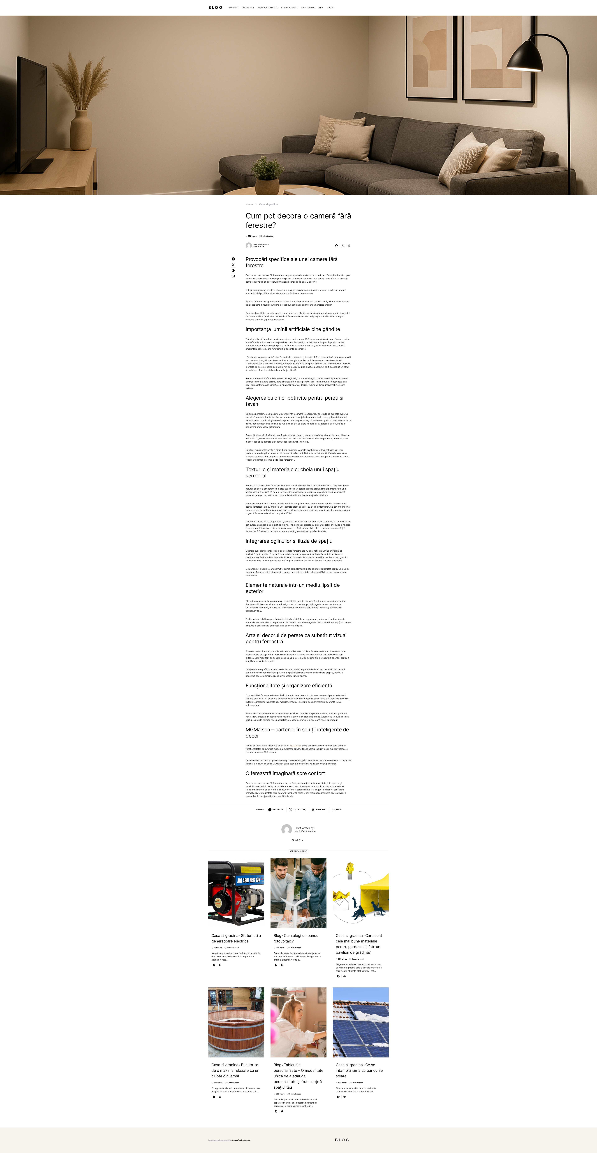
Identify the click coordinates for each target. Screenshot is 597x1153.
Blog (215, 7)
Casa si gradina (268, 204)
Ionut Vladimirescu (261, 244)
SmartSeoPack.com (241, 1140)
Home (249, 204)
